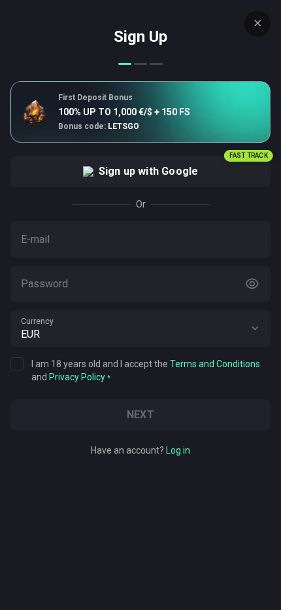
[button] (255, 328)
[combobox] (140, 328)
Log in (178, 450)
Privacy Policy (77, 377)
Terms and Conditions (215, 364)
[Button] (252, 284)
